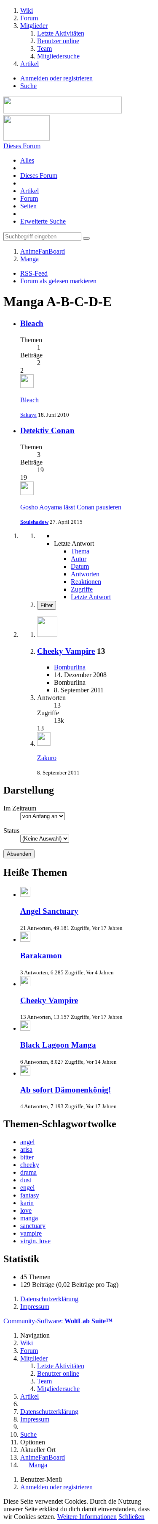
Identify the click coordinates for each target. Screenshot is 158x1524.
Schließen (131, 1516)
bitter (27, 1157)
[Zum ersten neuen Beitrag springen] (27, 385)
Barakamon (41, 955)
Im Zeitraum (19, 808)
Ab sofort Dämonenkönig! (65, 1089)
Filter (46, 605)
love (26, 1210)
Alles (27, 160)
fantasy (29, 1195)
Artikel (29, 190)
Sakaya (28, 415)
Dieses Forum (38, 175)
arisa (26, 1149)
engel (27, 1187)
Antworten (85, 574)
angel (27, 1141)
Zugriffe (82, 589)
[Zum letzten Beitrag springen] (44, 743)
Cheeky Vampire (66, 651)
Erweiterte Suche (43, 221)
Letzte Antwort (91, 596)
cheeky (29, 1164)
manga (29, 1218)
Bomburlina (70, 667)
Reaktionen (86, 581)
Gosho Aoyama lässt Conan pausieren (70, 507)
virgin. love (35, 1241)
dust (25, 1180)
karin (27, 1202)
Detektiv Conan (47, 430)
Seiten (28, 206)
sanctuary (33, 1225)
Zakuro (46, 757)
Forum (29, 198)
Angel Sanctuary (49, 911)
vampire (31, 1233)
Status (11, 830)
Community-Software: (57, 1321)
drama (28, 1172)
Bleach (31, 323)
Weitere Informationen (87, 1516)
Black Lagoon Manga (58, 1044)
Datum (80, 566)
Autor (78, 558)
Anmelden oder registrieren (56, 78)
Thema (80, 551)
